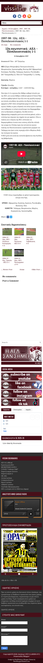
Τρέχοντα (6, 410)
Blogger (26, 656)
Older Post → (37, 269)
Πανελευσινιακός (8, 31)
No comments (15, 45)
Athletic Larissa (7, 484)
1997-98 (27, 29)
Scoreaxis (17, 443)
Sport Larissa (6, 482)
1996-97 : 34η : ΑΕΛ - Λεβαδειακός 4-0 (30, 240)
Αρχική (4, 29)
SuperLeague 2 (7, 474)
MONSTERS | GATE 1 (9, 467)
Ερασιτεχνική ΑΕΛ (7, 465)
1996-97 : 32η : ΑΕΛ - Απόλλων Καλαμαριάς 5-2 (6, 241)
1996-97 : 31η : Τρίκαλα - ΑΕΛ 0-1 (7, 260)
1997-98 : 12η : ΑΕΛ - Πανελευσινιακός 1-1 (14, 39)
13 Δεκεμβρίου (13, 29)
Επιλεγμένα (18, 410)
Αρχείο (28, 410)
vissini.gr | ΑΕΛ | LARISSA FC (28, 654)
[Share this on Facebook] (8, 217)
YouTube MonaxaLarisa (10, 487)
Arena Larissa (6, 478)
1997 (21, 29)
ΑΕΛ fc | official (6, 463)
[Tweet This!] (11, 217)
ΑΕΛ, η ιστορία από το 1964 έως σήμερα (15, 489)
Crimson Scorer (7, 480)
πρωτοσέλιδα (15, 576)
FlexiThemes (18, 659)
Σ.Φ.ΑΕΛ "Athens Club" (9, 469)
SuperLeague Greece (9, 471)
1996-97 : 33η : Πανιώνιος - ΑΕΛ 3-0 (18, 240)
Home (22, 269)
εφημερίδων (25, 576)
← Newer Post (6, 269)
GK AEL (4, 476)
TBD (5, 431)
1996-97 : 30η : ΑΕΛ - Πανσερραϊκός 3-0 (19, 261)
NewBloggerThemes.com (21, 661)
